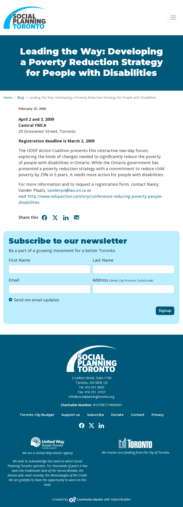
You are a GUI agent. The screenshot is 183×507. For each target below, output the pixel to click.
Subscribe (95, 415)
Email (14, 280)
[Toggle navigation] (173, 17)
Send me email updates (36, 300)
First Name (19, 260)
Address (123, 280)
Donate (117, 415)
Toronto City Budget (37, 415)
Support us (70, 415)
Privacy (158, 415)
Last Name (103, 260)
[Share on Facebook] (45, 217)
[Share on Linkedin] (66, 217)
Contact (137, 415)
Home (7, 97)
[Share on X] (56, 217)
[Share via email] (77, 217)
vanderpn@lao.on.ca (66, 190)
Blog (20, 97)
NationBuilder (121, 499)
